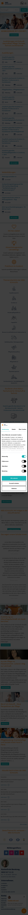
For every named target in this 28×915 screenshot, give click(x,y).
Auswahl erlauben (14, 483)
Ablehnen (14, 488)
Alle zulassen (14, 478)
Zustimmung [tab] (5, 429)
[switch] (24, 461)
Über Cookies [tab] (22, 429)
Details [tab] (14, 429)
